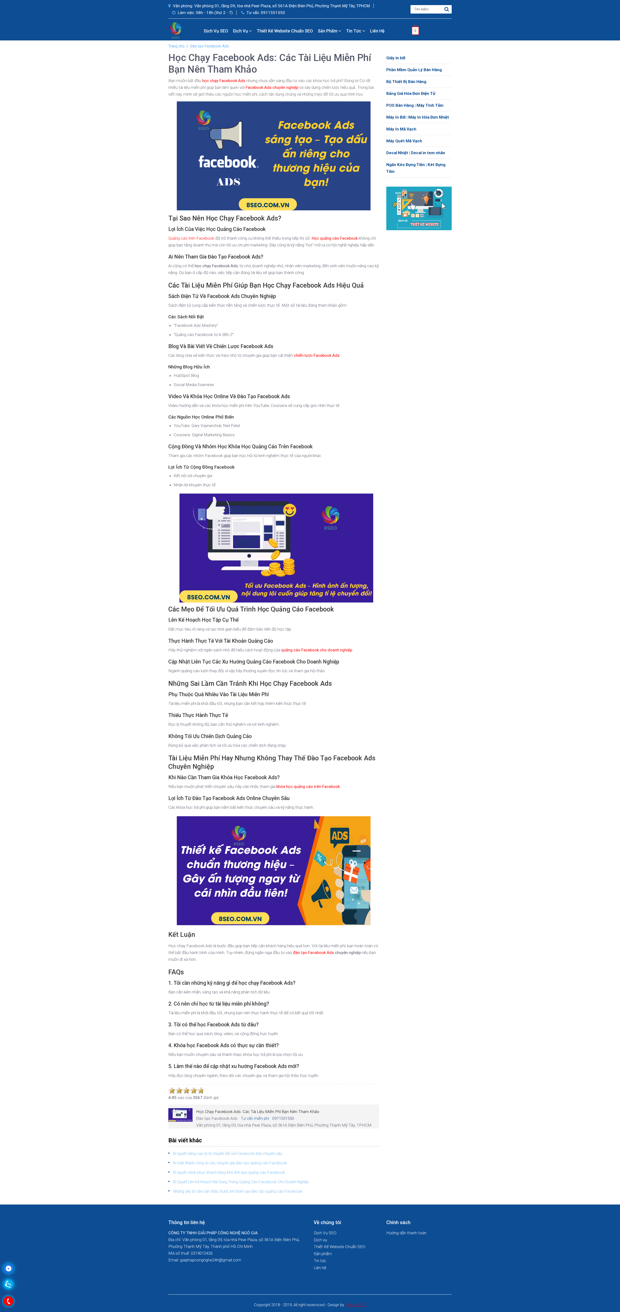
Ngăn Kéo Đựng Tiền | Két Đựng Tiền (415, 168)
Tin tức (354, 30)
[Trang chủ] (197, 30)
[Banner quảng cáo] (419, 208)
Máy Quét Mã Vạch (404, 140)
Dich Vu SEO (355, 1305)
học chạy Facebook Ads (223, 80)
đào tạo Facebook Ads (313, 952)
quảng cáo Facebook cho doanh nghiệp (316, 650)
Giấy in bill (395, 57)
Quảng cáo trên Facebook (191, 238)
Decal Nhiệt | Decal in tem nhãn (415, 152)
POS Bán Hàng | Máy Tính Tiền (414, 105)
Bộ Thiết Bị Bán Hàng (406, 81)
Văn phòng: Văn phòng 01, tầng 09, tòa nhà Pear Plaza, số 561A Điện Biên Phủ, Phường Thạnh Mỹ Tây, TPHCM (271, 5)
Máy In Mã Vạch (401, 129)
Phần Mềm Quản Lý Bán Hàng (414, 69)
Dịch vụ (241, 30)
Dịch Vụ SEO (216, 30)
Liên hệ (377, 30)
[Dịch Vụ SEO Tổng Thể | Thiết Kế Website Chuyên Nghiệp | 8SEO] (176, 30)
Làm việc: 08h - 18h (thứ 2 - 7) (205, 12)
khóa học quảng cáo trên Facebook (308, 786)
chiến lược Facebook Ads (317, 355)
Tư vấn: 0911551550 (265, 12)
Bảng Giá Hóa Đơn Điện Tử (410, 93)
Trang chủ (176, 46)
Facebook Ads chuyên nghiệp (272, 87)
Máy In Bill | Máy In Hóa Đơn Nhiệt (417, 117)
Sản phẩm (328, 30)
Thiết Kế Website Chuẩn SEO (285, 30)
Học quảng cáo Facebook (335, 238)
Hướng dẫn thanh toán (406, 1232)
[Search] (447, 9)
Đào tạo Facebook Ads (209, 46)
